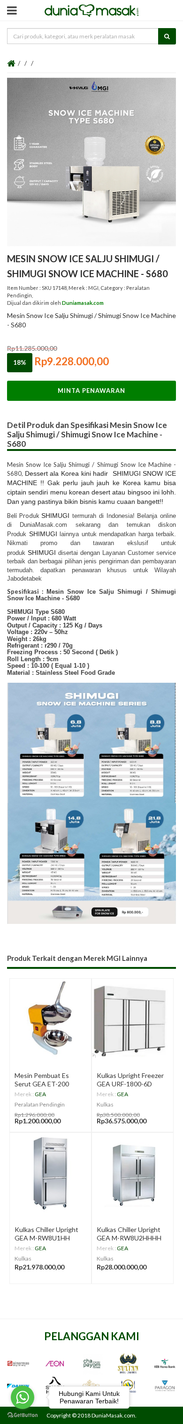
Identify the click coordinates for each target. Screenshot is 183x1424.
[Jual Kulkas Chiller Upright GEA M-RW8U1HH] (50, 1173)
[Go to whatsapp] (22, 1397)
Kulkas (105, 1104)
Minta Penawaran (91, 390)
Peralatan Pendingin (40, 1104)
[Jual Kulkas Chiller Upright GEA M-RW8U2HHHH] (132, 1173)
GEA (40, 1094)
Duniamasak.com (83, 303)
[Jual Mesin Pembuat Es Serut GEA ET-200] (50, 1019)
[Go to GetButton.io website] (23, 1414)
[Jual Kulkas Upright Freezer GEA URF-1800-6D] (132, 1019)
